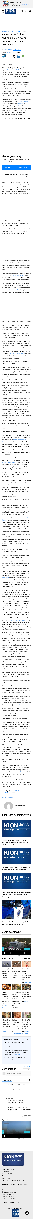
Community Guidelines (8, 1169)
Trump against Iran (17, 275)
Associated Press (7, 49)
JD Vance (18, 70)
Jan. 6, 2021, (18, 772)
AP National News (19, 791)
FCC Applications (7, 1173)
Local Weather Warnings (9, 1198)
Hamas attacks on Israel (11, 290)
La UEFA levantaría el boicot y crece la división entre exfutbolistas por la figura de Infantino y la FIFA (15, 842)
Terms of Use (6, 1178)
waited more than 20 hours (9, 462)
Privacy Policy (6, 1176)
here (14, 1060)
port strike (18, 106)
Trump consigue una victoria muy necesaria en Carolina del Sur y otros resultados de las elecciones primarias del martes (16, 894)
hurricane (20, 103)
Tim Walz (10, 70)
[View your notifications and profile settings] (29, 1080)
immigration (5, 577)
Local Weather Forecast (8, 1196)
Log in (23, 1066)
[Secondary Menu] (4, 11)
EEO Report (5, 1171)
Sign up (28, 1066)
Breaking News (6, 1190)
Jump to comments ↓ (8, 797)
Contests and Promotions (9, 1192)
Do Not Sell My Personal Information (13, 1180)
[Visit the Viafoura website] (27, 1116)
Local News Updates (8, 1194)
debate (22, 87)
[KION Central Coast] (13, 11)
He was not (16, 705)
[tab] (7, 1080)
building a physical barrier (17, 353)
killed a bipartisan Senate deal (20, 620)
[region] (16, 1091)
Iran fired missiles (23, 101)
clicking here (16, 1054)
